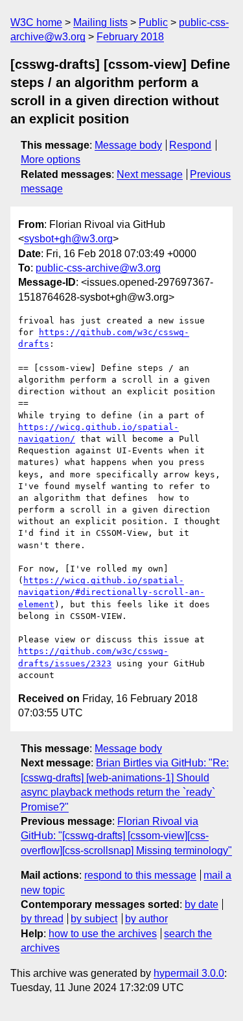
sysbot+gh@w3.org (68, 238)
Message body (128, 145)
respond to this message (140, 875)
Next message (150, 174)
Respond (190, 145)
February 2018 (130, 36)
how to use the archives (103, 933)
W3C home (36, 22)
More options (50, 159)
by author (146, 918)
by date (201, 904)
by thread (42, 918)
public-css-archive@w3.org (98, 267)
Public (153, 22)
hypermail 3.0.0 (189, 973)
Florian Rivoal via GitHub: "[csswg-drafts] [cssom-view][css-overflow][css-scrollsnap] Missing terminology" (126, 836)
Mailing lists (100, 22)
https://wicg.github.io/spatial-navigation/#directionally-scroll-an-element (111, 592)
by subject (94, 918)
